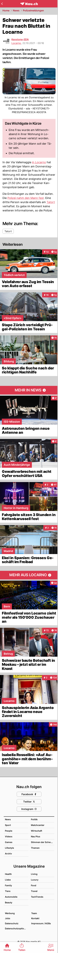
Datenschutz (11, 923)
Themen (35, 848)
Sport (8, 825)
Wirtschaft (36, 830)
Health (8, 874)
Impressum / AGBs (41, 923)
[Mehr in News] (29, 390)
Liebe (8, 879)
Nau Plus (35, 836)
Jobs (7, 918)
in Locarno (39, 162)
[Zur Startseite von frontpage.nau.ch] (29, 3)
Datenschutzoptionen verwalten (16, 928)
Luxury (34, 879)
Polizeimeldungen (33, 10)
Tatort (51, 202)
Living (34, 874)
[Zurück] (2, 3)
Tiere (7, 891)
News (16, 10)
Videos (8, 836)
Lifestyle (9, 848)
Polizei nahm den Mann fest (25, 198)
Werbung (10, 913)
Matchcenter (37, 825)
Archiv (8, 853)
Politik (34, 819)
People (8, 830)
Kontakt (35, 918)
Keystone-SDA (20, 39)
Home (5, 10)
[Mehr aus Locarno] (29, 575)
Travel (34, 891)
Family (8, 885)
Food (33, 885)
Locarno (16, 43)
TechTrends (37, 896)
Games (8, 842)
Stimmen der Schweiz (42, 842)
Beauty (8, 902)
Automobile (11, 896)
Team (34, 913)
